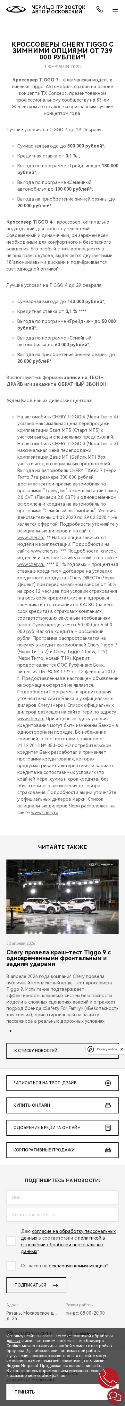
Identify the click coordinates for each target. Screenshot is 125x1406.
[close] (122, 1049)
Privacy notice (107, 1049)
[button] (115, 1396)
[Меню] (115, 9)
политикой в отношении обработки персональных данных (63, 1244)
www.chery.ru (31, 537)
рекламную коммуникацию (77, 1265)
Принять (24, 1392)
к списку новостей (35, 1051)
